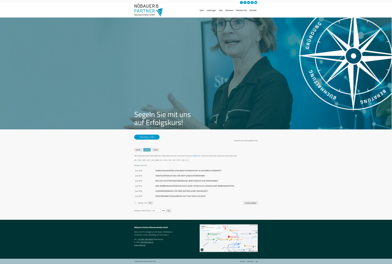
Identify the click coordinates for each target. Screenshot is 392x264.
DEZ (183, 160)
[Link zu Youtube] (255, 2)
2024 (227, 156)
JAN (135, 160)
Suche (155, 150)
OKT (174, 160)
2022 (219, 156)
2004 (147, 156)
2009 (167, 156)
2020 (211, 156)
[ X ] (188, 160)
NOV (178, 160)
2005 (151, 156)
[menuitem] (201, 10)
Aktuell (138, 150)
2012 (179, 156)
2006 (155, 156)
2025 (231, 156)
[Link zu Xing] (252, 2)
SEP (170, 160)
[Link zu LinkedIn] (248, 2)
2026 (235, 156)
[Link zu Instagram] (245, 2)
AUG (165, 160)
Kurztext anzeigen (250, 203)
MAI (153, 160)
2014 (187, 156)
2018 (203, 156)
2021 (215, 156)
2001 (135, 156)
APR (148, 160)
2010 (171, 156)
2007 (159, 156)
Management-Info (251, 141)
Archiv (147, 150)
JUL (161, 160)
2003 (143, 156)
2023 (223, 156)
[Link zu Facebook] (241, 2)
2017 (199, 156)
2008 (163, 156)
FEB (139, 160)
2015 (191, 156)
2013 (183, 156)
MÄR (144, 160)
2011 (175, 156)
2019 (207, 156)
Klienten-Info (239, 141)
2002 (139, 156)
